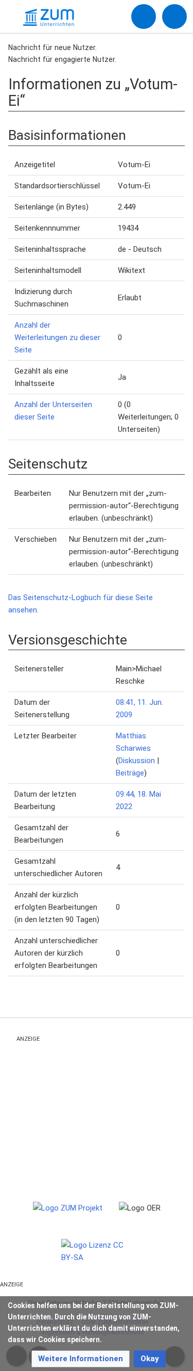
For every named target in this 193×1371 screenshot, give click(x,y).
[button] (80, 1358)
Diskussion (136, 760)
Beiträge (130, 773)
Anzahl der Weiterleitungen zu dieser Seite (57, 337)
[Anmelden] (143, 16)
